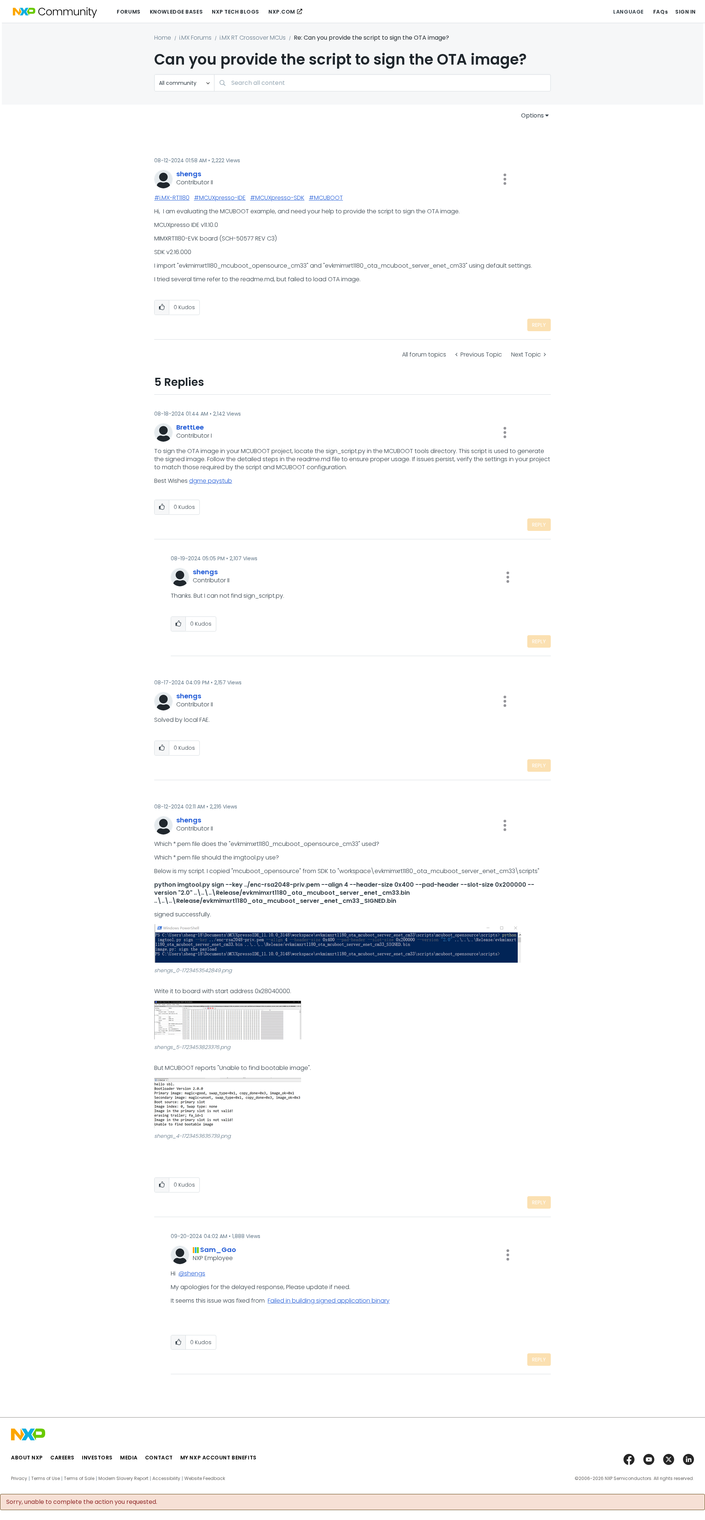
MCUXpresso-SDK (279, 197)
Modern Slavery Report (123, 1478)
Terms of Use (45, 1478)
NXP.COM (281, 11)
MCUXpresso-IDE (222, 197)
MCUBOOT (328, 197)
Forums (128, 11)
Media (129, 1457)
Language (628, 11)
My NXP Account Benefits (218, 1457)
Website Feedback (204, 1478)
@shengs (191, 1273)
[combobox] (382, 82)
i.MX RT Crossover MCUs (253, 37)
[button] (505, 179)
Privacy (19, 1478)
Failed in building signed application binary (329, 1300)
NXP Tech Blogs (235, 11)
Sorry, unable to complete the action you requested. (81, 1502)
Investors (97, 1457)
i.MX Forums (195, 37)
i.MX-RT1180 (174, 197)
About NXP (27, 1457)
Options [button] (532, 115)
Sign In (685, 11)
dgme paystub (210, 481)
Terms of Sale (79, 1478)
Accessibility (166, 1478)
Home (162, 37)
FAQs (660, 11)
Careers (62, 1457)
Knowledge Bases (176, 11)
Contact (159, 1457)
